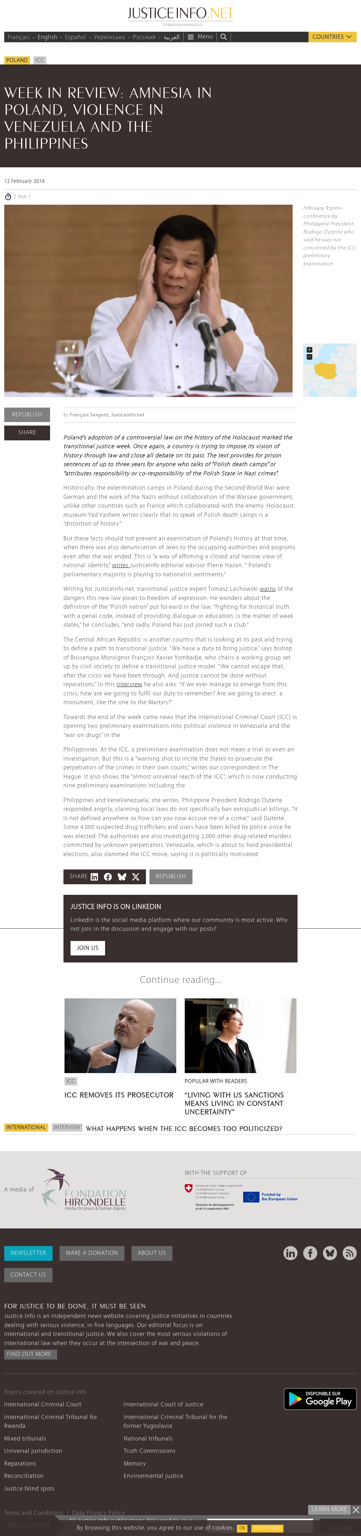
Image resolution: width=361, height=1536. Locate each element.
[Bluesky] (330, 1253)
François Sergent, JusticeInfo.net (107, 415)
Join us (88, 948)
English (47, 38)
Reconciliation (24, 1476)
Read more (267, 1528)
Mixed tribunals (25, 1439)
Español (75, 38)
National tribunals (148, 1439)
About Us (152, 1253)
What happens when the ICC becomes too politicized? (184, 1127)
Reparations (20, 1464)
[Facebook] (310, 1253)
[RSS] (350, 1253)
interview (129, 685)
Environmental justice (153, 1476)
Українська (109, 38)
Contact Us (28, 1275)
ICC (40, 60)
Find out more (29, 1354)
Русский (144, 38)
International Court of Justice (163, 1405)
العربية (172, 38)
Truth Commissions (150, 1451)
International (26, 1128)
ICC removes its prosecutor (119, 1094)
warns (268, 589)
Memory (135, 1464)
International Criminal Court (42, 1405)
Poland (17, 60)
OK (242, 1528)
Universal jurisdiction (33, 1451)
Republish (27, 415)
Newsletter (28, 1253)
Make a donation (92, 1253)
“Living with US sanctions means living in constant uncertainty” (234, 1102)
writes (121, 566)
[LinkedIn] (290, 1253)
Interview (67, 1128)
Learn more (329, 1509)
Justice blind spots (29, 1489)
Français (19, 38)
